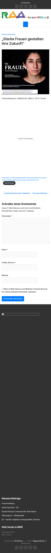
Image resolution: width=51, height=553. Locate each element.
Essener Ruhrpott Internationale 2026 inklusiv (19, 512)
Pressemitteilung (40, 193)
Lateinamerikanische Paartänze (16, 193)
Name (5, 250)
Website (5, 275)
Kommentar (7, 216)
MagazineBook (38, 541)
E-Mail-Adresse (9, 263)
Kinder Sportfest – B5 (10, 508)
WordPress (18, 541)
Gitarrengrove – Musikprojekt (13, 516)
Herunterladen (9, 183)
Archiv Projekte (8, 34)
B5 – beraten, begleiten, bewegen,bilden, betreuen (21, 520)
